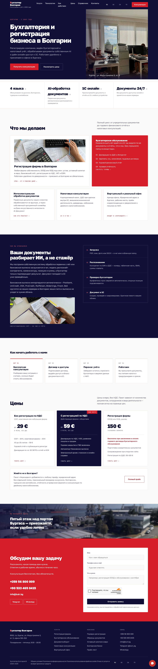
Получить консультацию (24, 67)
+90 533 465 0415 (23, 588)
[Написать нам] (152, 663)
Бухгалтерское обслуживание (66, 638)
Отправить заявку (116, 602)
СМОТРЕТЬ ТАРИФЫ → (103, 169)
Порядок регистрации (96, 634)
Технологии (50, 3)
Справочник (83, 3)
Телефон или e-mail (94, 563)
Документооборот (61, 642)
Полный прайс (134, 479)
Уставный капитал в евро (97, 642)
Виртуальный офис (62, 650)
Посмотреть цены (51, 67)
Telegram (16, 602)
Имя (88, 553)
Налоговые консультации (64, 646)
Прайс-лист (92, 650)
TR (126, 4)
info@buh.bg (16, 594)
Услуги (39, 3)
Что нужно (91, 573)
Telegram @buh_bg (128, 646)
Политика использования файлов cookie (82, 661)
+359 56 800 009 (22, 581)
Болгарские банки (94, 646)
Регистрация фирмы (62, 634)
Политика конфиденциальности (54, 661)
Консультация (140, 5)
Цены (73, 3)
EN (120, 4)
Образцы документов (96, 638)
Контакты (95, 3)
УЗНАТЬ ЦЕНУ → (20, 461)
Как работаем (62, 4)
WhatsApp (30, 602)
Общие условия (36, 661)
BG (113, 4)
